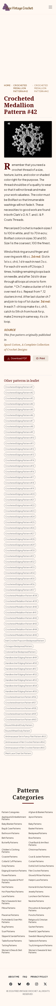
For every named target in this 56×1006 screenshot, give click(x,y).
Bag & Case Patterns (11, 828)
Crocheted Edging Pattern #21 (19, 499)
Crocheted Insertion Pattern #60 (20, 719)
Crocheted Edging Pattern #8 (19, 426)
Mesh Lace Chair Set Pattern (18, 753)
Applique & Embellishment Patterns (14, 818)
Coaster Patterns (10, 856)
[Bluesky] (19, 984)
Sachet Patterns (36, 927)
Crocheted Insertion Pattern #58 (20, 708)
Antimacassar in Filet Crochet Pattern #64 (25, 742)
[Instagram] (36, 984)
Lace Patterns (8, 896)
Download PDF (19, 358)
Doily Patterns (8, 866)
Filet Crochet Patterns (39, 870)
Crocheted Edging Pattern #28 (20, 539)
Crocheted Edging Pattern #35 (20, 578)
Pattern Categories (10, 812)
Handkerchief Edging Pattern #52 (21, 674)
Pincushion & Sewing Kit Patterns (40, 909)
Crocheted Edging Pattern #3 (19, 398)
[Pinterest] (11, 984)
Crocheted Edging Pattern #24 (20, 516)
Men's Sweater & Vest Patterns (11, 902)
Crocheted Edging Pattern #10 (19, 437)
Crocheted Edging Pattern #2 (19, 392)
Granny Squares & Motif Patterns (12, 881)
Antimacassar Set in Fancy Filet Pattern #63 (25, 736)
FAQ (25, 976)
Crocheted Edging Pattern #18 (19, 482)
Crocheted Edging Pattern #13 (19, 454)
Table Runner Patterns (12, 941)
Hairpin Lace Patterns (38, 880)
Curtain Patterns (36, 861)
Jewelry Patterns (36, 891)
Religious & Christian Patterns (38, 920)
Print (42, 358)
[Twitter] (45, 984)
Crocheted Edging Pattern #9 (19, 432)
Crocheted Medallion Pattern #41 (21, 612)
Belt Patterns (8, 838)
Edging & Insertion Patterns (14, 870)
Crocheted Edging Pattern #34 (20, 573)
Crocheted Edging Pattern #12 (19, 449)
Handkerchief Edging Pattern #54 (21, 685)
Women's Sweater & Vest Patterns (40, 951)
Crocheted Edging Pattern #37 (19, 590)
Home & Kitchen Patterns (40, 887)
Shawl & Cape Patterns (39, 931)
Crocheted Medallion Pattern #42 (20, 88)
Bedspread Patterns (38, 833)
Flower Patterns (9, 875)
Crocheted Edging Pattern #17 (19, 477)
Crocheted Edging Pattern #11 (19, 443)
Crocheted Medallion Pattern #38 (21, 595)
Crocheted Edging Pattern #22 (20, 505)
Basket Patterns (36, 828)
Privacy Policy (39, 976)
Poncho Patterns (36, 915)
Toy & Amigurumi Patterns (40, 945)
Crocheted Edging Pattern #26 (20, 528)
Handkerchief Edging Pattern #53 (21, 680)
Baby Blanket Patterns (12, 824)
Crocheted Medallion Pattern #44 (21, 629)
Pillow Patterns (8, 908)
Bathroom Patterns (10, 833)
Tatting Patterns (9, 945)
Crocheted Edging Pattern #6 (19, 415)
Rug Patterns (8, 927)
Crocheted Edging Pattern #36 (20, 584)
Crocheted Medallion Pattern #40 (21, 606)
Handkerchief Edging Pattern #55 (21, 691)
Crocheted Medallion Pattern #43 (21, 623)
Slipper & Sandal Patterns (13, 936)
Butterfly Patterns (10, 842)
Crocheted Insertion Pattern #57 (20, 702)
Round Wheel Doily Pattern (17, 730)
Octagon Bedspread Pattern (18, 646)
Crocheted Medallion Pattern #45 (21, 635)
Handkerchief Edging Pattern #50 (21, 663)
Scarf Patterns (8, 931)
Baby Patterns (35, 824)
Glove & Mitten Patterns (39, 875)
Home (7, 85)
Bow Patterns (35, 838)
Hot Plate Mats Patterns (13, 891)
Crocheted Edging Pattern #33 (20, 567)
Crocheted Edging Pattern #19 (19, 488)
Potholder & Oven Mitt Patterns (12, 920)
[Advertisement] (28, 44)
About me (13, 976)
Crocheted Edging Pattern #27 (19, 533)
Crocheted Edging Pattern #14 (19, 460)
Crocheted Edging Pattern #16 (19, 471)
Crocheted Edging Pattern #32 (20, 561)
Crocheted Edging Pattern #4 (19, 404)
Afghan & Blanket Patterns (41, 812)
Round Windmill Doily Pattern (18, 725)
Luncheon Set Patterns (39, 896)
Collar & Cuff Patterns (12, 861)
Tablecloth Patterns (38, 941)
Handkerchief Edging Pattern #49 (21, 657)
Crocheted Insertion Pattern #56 (20, 697)
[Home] (18, 6)
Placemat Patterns (10, 915)
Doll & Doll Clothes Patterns (41, 866)
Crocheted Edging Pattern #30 (20, 550)
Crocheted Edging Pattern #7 (19, 420)
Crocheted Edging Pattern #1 (19, 387)
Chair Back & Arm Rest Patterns (39, 843)
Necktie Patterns (36, 901)
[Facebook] (28, 984)
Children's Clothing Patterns (10, 850)
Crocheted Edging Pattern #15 (19, 466)
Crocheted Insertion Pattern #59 (20, 714)
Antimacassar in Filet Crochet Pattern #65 (25, 747)
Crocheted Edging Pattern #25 (20, 522)
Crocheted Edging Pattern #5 (19, 409)
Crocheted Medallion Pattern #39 (21, 601)
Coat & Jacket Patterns (39, 856)
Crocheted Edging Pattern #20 (20, 494)
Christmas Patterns (37, 849)
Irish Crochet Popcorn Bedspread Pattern (24, 640)
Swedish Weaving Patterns (41, 936)
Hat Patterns (7, 887)
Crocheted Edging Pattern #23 (20, 511)
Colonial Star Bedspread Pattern (20, 652)
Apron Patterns (35, 817)
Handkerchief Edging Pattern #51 (20, 668)
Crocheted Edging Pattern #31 (19, 556)
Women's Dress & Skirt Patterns (12, 951)
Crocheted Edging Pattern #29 (20, 544)
